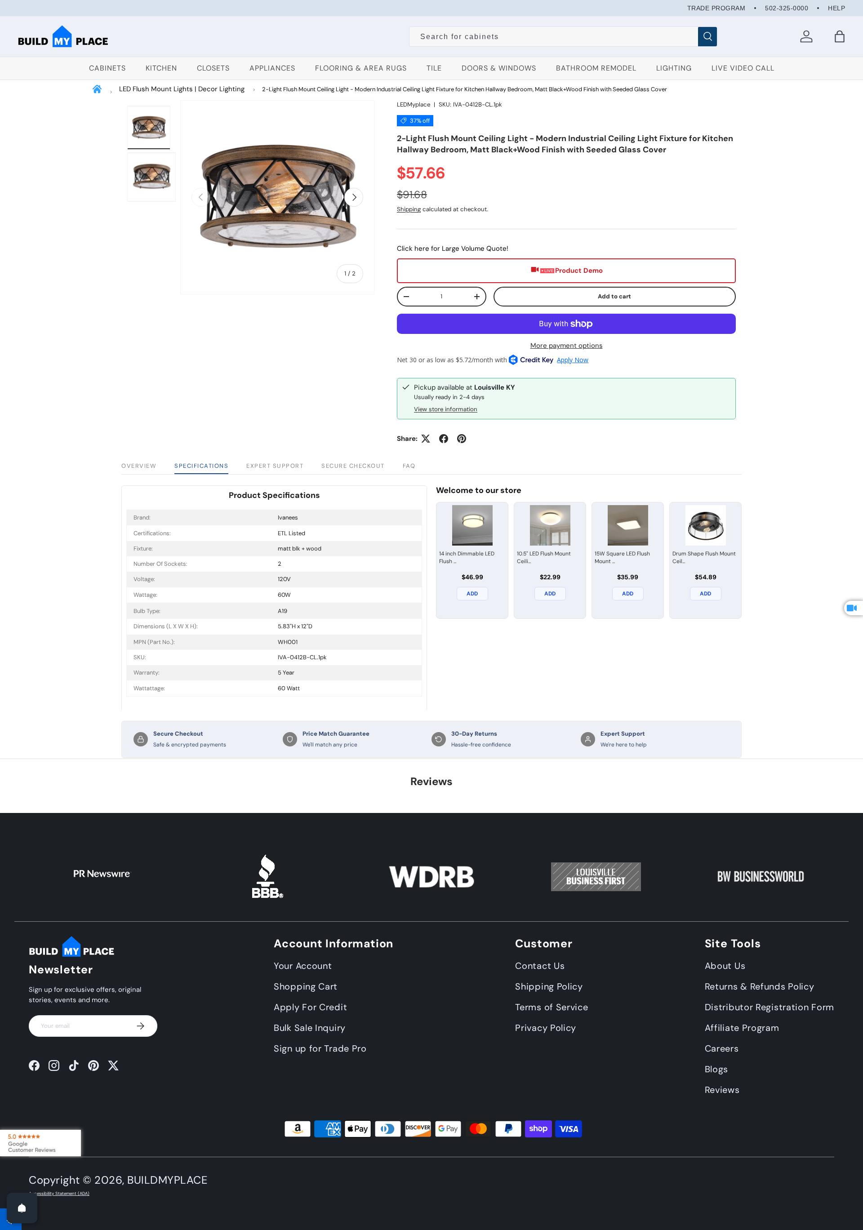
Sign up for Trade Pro (320, 1048)
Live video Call (743, 68)
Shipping (409, 209)
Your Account (303, 966)
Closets (213, 68)
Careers (722, 1048)
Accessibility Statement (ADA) (59, 1193)
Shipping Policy (549, 986)
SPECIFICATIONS (201, 466)
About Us (725, 966)
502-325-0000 (786, 8)
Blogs (717, 1069)
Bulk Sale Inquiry (310, 1028)
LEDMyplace (413, 104)
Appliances (272, 68)
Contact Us (540, 966)
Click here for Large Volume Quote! (452, 248)
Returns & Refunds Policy (759, 986)
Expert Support (274, 466)
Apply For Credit (310, 1007)
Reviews (722, 1090)
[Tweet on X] (426, 439)
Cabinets (107, 68)
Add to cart (614, 296)
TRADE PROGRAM (716, 8)
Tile (434, 68)
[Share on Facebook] (444, 439)
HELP (836, 8)
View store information (445, 409)
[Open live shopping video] (853, 608)
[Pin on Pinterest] (462, 439)
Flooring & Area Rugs (361, 68)
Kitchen (161, 68)
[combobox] (563, 37)
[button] (840, 36)
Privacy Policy (545, 1028)
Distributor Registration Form (769, 1007)
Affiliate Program (742, 1028)
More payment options (566, 345)
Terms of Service (551, 1007)
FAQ (409, 466)
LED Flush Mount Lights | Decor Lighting (182, 88)
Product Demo (579, 270)
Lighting (674, 68)
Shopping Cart (306, 986)
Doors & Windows (499, 68)
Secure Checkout (353, 466)
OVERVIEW (138, 466)
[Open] (22, 1208)
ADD (472, 593)
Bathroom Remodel (596, 68)
